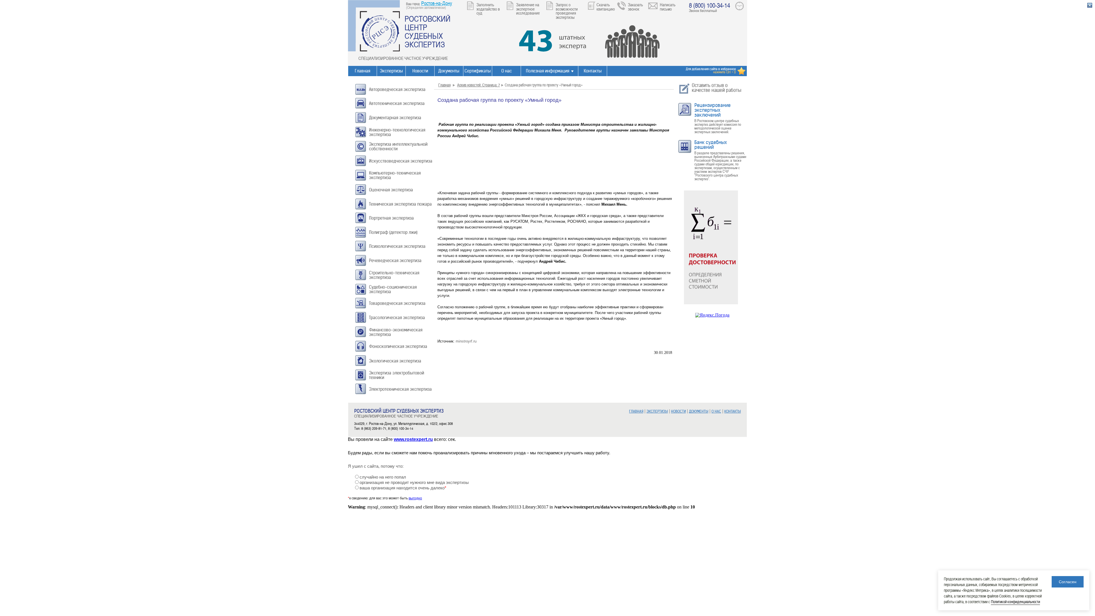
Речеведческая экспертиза (395, 260)
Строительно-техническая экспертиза (394, 275)
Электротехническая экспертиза (400, 389)
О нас (506, 71)
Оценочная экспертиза (391, 190)
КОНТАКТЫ (732, 411)
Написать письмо (668, 7)
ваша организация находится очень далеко (403, 488)
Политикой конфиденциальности (1015, 601)
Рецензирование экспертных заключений (712, 110)
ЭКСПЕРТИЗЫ (657, 411)
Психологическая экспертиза (397, 246)
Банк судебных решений (710, 144)
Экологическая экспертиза (395, 361)
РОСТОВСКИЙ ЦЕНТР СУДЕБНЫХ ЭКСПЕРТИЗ (428, 31)
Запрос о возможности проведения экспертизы (567, 11)
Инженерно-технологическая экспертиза (397, 132)
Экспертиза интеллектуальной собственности (398, 146)
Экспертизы (391, 71)
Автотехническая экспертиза (397, 103)
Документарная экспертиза (395, 117)
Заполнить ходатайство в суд (488, 9)
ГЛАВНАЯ (636, 411)
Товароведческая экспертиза (397, 303)
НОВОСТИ (678, 411)
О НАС (716, 411)
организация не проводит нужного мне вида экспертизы (414, 482)
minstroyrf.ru (466, 341)
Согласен (1067, 581)
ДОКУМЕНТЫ (698, 411)
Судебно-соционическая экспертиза (393, 289)
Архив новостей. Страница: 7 (478, 85)
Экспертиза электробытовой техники (396, 375)
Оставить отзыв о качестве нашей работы (716, 87)
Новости (420, 71)
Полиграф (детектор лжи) (393, 232)
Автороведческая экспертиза (397, 89)
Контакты (593, 71)
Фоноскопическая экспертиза (398, 346)
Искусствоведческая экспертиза (400, 161)
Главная (362, 71)
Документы (448, 71)
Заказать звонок (635, 7)
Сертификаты (478, 71)
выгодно (415, 498)
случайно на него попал (383, 477)
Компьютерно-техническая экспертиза (395, 175)
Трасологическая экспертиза (397, 317)
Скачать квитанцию (606, 7)
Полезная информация (547, 71)
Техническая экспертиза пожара (400, 204)
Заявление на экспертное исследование (528, 9)
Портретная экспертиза (391, 218)
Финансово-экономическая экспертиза (395, 332)
